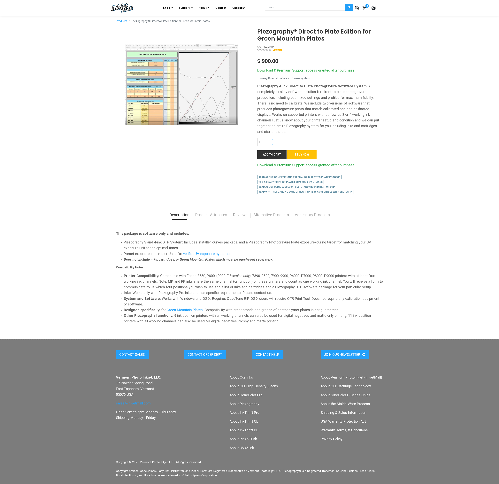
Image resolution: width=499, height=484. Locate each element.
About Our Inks (241, 377)
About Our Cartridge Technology (346, 386)
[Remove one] (272, 144)
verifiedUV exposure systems (206, 254)
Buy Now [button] (302, 154)
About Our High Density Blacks (254, 386)
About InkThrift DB (244, 430)
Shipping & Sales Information (343, 413)
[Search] (349, 7)
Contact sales (132, 355)
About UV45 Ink (242, 448)
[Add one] (272, 140)
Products (121, 21)
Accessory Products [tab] (312, 214)
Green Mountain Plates (185, 310)
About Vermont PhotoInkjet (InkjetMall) (351, 377)
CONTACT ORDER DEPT (205, 355)
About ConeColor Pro (246, 395)
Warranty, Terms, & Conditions (344, 430)
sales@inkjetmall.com (133, 403)
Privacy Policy (331, 439)
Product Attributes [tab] (211, 214)
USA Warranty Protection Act (343, 421)
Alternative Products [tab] (271, 214)
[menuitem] (220, 8)
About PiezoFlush (243, 439)
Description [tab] (179, 214)
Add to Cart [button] (272, 154)
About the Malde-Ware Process (345, 404)
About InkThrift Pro (244, 413)
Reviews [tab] (240, 214)
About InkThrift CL (244, 421)
